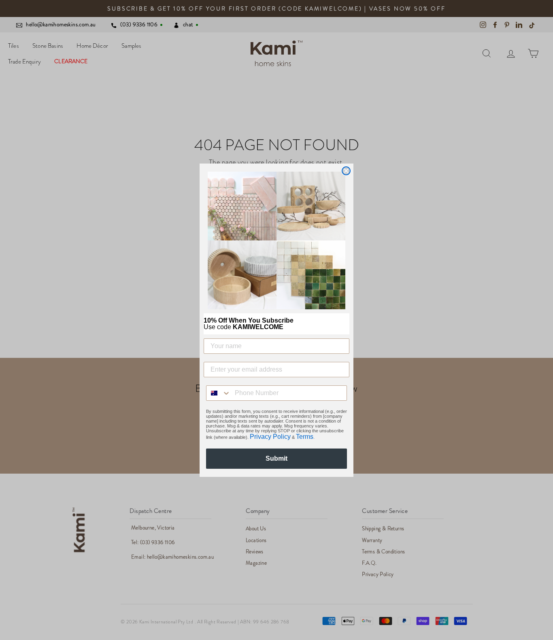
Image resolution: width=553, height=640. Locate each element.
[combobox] (218, 393)
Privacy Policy (270, 436)
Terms (304, 436)
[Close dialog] (346, 171)
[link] (276, 240)
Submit (276, 458)
